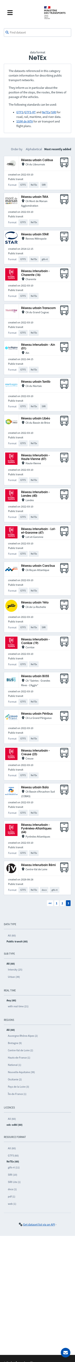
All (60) (12, 935)
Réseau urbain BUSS (35, 676)
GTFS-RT (30, 112)
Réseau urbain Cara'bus (38, 565)
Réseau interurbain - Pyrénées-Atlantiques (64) (36, 829)
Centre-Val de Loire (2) (20, 1050)
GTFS (19, 112)
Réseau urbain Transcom (38, 308)
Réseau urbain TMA (34, 197)
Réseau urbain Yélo (35, 602)
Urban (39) (14, 977)
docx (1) (12, 1189)
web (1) (12, 1203)
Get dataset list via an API (39, 1224)
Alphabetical (34, 149)
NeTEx (46, 112)
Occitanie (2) (15, 1079)
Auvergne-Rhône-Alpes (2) (23, 1035)
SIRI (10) (12, 1174)
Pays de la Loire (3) (18, 1086)
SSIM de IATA (24, 121)
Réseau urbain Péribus (37, 713)
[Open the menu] (22, 13)
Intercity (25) (15, 969)
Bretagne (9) (15, 1043)
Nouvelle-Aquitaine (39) (21, 1072)
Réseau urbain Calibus (37, 160)
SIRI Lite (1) (14, 1182)
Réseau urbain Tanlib (35, 381)
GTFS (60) (13, 1155)
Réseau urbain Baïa (35, 787)
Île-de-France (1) (17, 1094)
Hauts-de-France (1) (19, 1057)
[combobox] (37, 32)
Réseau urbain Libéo (35, 418)
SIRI (53, 112)
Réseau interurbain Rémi (38, 865)
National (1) (14, 1065)
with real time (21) (18, 1006)
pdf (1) (11, 1196)
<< (50, 903)
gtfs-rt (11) (14, 1167)
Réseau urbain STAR (35, 234)
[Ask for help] (65, 1352)
